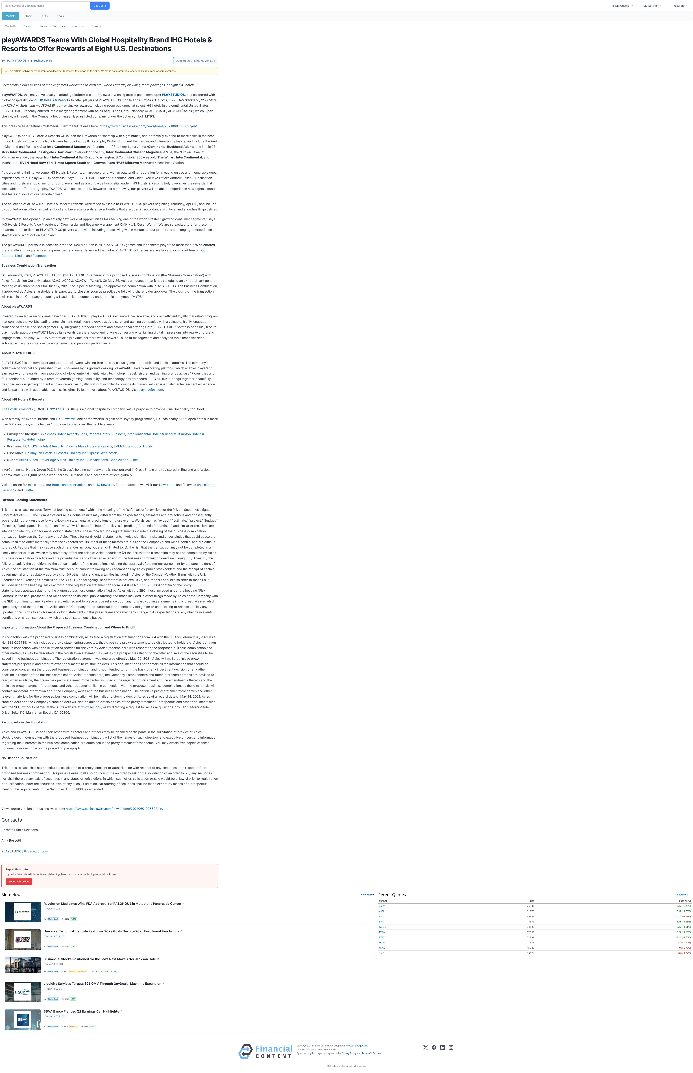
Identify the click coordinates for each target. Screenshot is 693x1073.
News (43, 26)
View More (367, 894)
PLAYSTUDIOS (173, 95)
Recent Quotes (620, 5)
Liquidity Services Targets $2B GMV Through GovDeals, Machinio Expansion (104, 983)
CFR (100, 971)
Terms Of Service (371, 1053)
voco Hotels (144, 446)
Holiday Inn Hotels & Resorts (46, 453)
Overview (29, 26)
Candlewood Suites (124, 460)
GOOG (382, 926)
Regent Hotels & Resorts (107, 434)
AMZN (382, 905)
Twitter (29, 490)
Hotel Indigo (36, 439)
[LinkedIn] (442, 1051)
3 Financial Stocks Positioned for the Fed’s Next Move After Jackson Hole (101, 959)
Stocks (28, 16)
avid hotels (109, 453)
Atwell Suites (28, 460)
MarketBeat (53, 919)
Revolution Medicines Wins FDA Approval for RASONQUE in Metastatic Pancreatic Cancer (114, 904)
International (78, 26)
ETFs (45, 16)
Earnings (73, 1027)
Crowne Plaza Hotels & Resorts (89, 446)
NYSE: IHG (58, 409)
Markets (10, 16)
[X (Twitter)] (425, 1051)
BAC (381, 921)
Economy (82, 971)
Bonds (72, 971)
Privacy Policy (349, 1053)
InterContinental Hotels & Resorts (151, 434)
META (382, 932)
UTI (72, 947)
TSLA (381, 953)
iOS (203, 250)
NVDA (382, 942)
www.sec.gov (91, 707)
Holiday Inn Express (84, 453)
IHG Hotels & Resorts (54, 100)
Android (7, 256)
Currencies (59, 26)
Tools (60, 16)
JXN (106, 971)
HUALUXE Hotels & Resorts (43, 446)
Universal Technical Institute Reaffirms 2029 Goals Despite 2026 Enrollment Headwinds (113, 931)
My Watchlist (650, 5)
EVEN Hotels (123, 446)
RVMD (73, 919)
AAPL (381, 911)
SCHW (113, 971)
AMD (381, 916)
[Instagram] (451, 1051)
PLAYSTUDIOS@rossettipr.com (24, 851)
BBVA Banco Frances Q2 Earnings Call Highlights (83, 1011)
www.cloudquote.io (357, 1045)
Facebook (40, 256)
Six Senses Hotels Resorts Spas (63, 434)
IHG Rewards (65, 419)
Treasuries (97, 26)
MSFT (381, 937)
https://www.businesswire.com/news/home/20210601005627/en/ (148, 126)
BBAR (92, 1027)
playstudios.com (150, 389)
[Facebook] (434, 1051)
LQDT (73, 999)
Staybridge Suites (53, 460)
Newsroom (167, 485)
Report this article (19, 881)
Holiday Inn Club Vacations (88, 460)
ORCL (382, 947)
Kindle (19, 256)
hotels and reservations (69, 485)
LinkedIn (208, 485)
